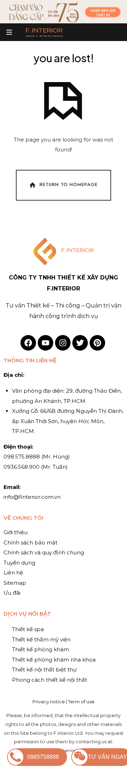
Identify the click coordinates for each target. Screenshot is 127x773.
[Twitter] (80, 343)
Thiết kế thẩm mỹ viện (41, 639)
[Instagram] (63, 343)
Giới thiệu (16, 532)
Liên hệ (13, 572)
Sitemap (15, 582)
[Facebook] (28, 343)
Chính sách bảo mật (31, 542)
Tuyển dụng (19, 562)
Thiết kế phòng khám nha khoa (54, 659)
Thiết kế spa (28, 629)
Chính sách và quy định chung (44, 552)
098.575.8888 (22, 456)
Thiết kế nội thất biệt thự (44, 669)
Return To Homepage (69, 184)
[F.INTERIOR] (44, 32)
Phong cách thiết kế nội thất (49, 679)
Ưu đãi (12, 592)
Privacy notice (48, 701)
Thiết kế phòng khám (40, 649)
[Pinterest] (97, 343)
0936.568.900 (22, 466)
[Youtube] (45, 343)
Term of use (81, 701)
